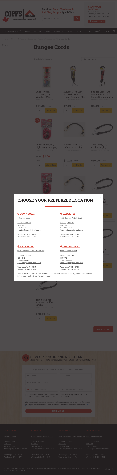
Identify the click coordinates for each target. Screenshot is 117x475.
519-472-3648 (23, 260)
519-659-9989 (66, 260)
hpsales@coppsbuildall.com (29, 263)
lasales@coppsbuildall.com (71, 230)
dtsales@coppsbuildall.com (29, 230)
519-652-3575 (66, 228)
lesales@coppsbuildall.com (71, 263)
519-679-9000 (23, 228)
